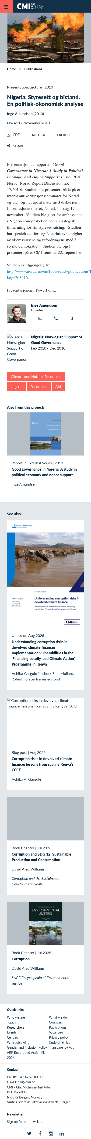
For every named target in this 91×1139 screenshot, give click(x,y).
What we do (58, 1017)
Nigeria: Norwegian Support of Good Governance (56, 339)
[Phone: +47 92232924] (57, 318)
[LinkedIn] (61, 1133)
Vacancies (56, 1032)
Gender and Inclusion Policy (27, 1047)
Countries (56, 1022)
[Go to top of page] (84, 1133)
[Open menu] (6, 6)
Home (11, 69)
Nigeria (16, 386)
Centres (12, 1037)
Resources (39, 386)
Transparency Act (61, 1047)
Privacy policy (59, 1037)
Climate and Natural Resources (36, 376)
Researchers (15, 1027)
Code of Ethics (59, 1042)
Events (12, 1032)
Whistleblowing (18, 1042)
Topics (11, 1022)
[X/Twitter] (29, 1133)
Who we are (16, 1017)
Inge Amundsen (20, 113)
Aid (58, 386)
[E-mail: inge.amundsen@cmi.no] (40, 318)
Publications (33, 69)
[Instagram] (51, 1133)
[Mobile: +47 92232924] (73, 318)
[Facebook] (40, 1133)
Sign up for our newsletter (26, 1121)
